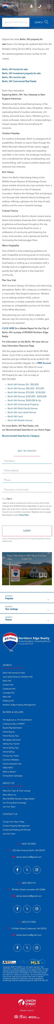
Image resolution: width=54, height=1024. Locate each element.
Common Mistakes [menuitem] (11, 760)
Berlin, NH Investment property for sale (21, 73)
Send (27, 531)
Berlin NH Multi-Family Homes (23, 408)
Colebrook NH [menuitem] (9, 689)
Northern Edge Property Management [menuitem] (19, 705)
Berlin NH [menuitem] (7, 681)
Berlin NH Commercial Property (23, 404)
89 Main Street (28, 890)
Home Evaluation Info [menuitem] (12, 764)
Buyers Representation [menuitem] (12, 728)
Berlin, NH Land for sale (13, 77)
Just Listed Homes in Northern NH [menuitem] (18, 677)
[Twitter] (27, 870)
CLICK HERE (8, 328)
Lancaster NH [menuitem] (8, 693)
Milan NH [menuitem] (7, 697)
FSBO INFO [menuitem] (8, 768)
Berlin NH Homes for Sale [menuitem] (14, 673)
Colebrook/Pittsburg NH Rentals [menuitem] (17, 830)
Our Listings (11, 609)
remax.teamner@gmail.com (29, 857)
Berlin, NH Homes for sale (15, 69)
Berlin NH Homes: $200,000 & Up (24, 400)
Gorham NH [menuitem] (8, 685)
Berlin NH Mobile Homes (20, 420)
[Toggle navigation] (49, 6)
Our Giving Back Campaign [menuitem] (14, 803)
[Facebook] (17, 870)
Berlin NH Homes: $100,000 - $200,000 (27, 396)
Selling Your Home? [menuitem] (11, 744)
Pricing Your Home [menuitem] (11, 756)
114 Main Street (28, 929)
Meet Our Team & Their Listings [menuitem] (16, 791)
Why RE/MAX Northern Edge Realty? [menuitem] (19, 799)
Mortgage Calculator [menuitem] (12, 740)
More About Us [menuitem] (9, 795)
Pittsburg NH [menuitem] (8, 701)
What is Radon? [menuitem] (9, 772)
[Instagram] (37, 870)
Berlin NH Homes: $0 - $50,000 (23, 385)
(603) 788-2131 (29, 883)
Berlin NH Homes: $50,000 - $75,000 (26, 388)
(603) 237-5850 (29, 922)
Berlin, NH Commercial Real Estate (19, 81)
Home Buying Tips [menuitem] (11, 736)
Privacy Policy (24, 515)
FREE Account (44, 363)
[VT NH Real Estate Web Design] (27, 1003)
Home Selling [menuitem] (8, 752)
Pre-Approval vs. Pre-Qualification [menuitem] (17, 720)
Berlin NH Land (15, 416)
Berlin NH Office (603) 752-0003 (40, 6)
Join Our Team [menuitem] (9, 807)
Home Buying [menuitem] (9, 732)
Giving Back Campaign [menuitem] (13, 776)
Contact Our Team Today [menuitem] (13, 822)
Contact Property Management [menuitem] (16, 826)
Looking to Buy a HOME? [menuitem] (14, 724)
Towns (8, 620)
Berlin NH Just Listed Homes (22, 412)
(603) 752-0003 (29, 844)
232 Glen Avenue (28, 851)
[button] (41, 22)
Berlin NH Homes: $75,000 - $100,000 (26, 392)
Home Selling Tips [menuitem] (11, 748)
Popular (9, 599)
